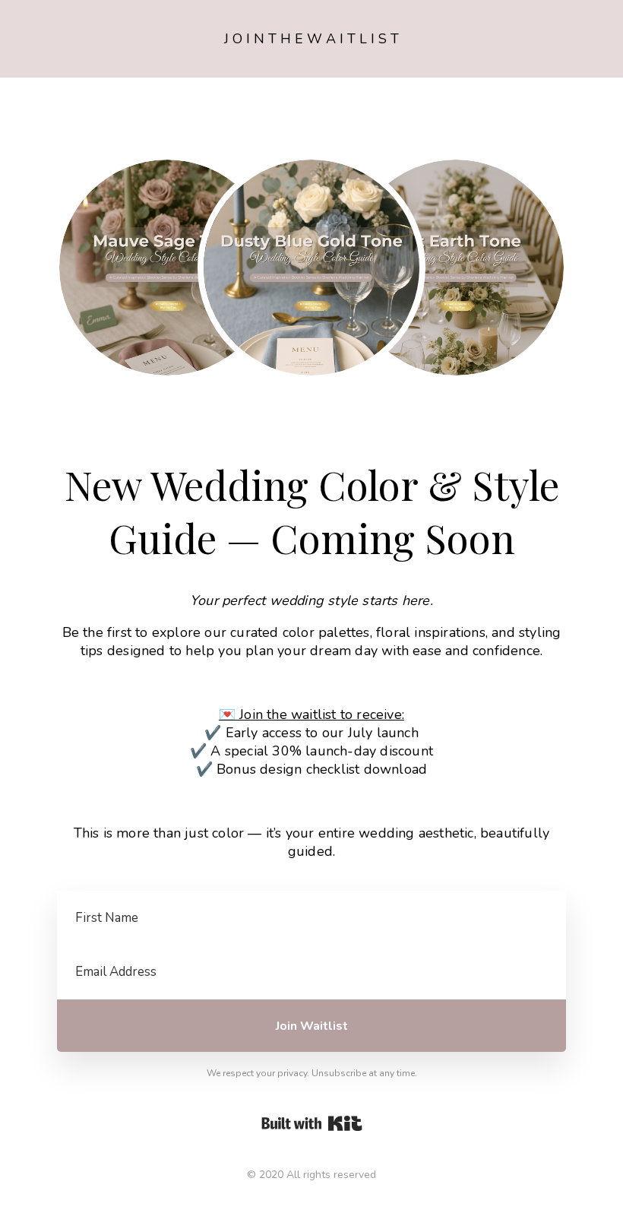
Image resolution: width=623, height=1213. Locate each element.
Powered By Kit (311, 1123)
